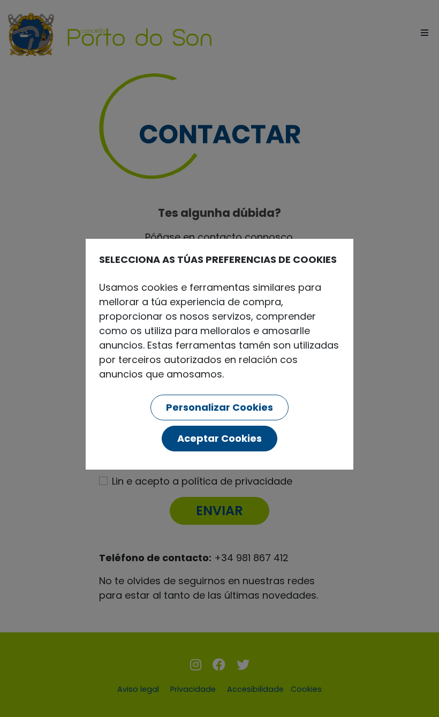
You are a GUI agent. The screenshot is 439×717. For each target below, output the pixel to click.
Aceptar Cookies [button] (219, 438)
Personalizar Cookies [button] (219, 407)
